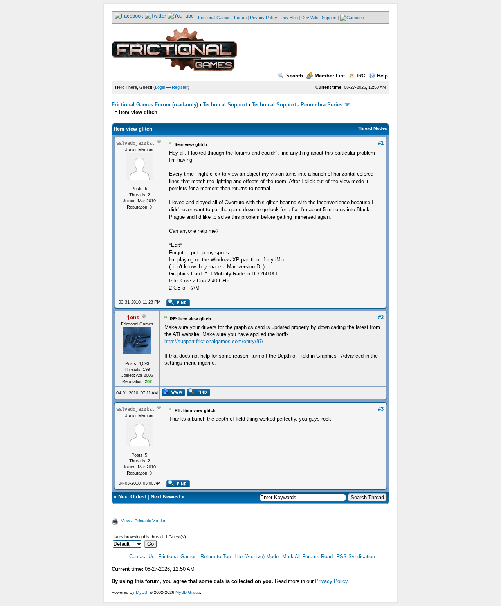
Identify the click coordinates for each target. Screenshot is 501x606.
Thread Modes (372, 128)
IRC (361, 76)
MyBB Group (187, 592)
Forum (240, 17)
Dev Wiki (309, 17)
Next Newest (165, 497)
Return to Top (215, 556)
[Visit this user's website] (173, 394)
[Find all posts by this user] (178, 304)
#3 (381, 409)
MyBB (141, 592)
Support (329, 17)
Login (160, 87)
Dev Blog (289, 17)
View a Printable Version (143, 520)
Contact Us (142, 556)
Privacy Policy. (332, 581)
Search (294, 76)
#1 (381, 143)
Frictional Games (214, 17)
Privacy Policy (263, 17)
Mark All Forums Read (307, 556)
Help (382, 76)
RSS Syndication (355, 556)
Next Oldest (132, 497)
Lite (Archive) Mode (256, 556)
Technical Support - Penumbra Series (297, 105)
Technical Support (225, 105)
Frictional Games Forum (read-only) (155, 105)
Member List (330, 76)
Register (180, 87)
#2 (381, 317)
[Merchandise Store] (352, 17)
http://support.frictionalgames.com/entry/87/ (213, 341)
